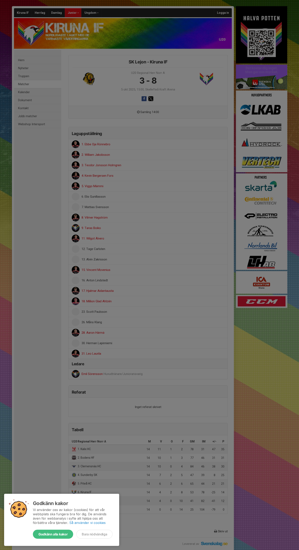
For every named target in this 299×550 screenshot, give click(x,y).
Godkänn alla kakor (53, 534)
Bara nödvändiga (94, 534)
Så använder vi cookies (87, 523)
